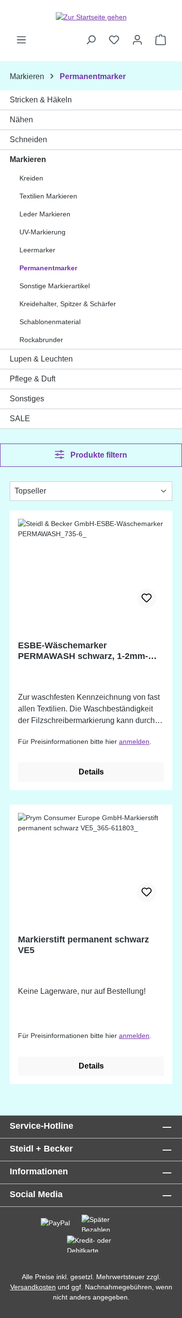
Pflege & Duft (32, 379)
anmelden (134, 741)
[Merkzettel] (114, 39)
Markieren (28, 159)
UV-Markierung (42, 232)
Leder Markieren (44, 214)
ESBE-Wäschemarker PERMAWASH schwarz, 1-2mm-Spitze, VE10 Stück (83, 651)
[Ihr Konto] (137, 39)
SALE (20, 418)
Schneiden (28, 139)
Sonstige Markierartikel (54, 286)
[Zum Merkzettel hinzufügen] (146, 598)
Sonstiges (27, 399)
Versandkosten (33, 1287)
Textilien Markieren (48, 196)
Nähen (21, 119)
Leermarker (37, 250)
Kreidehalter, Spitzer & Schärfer (67, 304)
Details (91, 772)
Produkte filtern (97, 455)
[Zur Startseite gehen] (91, 17)
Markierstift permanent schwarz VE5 (83, 945)
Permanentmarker (48, 268)
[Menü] (21, 39)
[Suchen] (90, 39)
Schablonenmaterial (50, 322)
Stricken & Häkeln (41, 100)
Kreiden (31, 178)
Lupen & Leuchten (41, 359)
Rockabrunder (41, 340)
